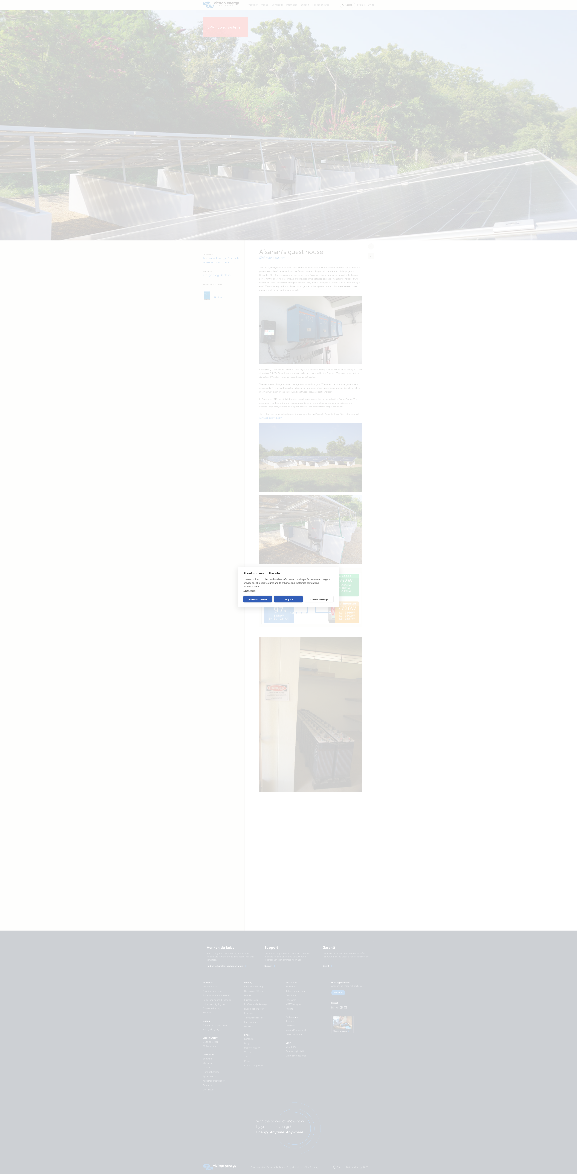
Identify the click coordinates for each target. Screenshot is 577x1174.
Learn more (249, 590)
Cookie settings (319, 599)
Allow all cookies (257, 599)
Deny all (288, 599)
